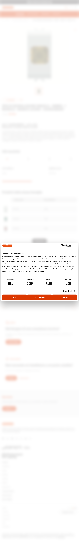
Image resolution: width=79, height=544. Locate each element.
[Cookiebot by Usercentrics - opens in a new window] (62, 245)
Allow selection (39, 297)
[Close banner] (76, 245)
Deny (14, 297)
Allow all (64, 297)
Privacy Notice (38, 271)
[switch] (30, 283)
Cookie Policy (61, 269)
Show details (67, 291)
